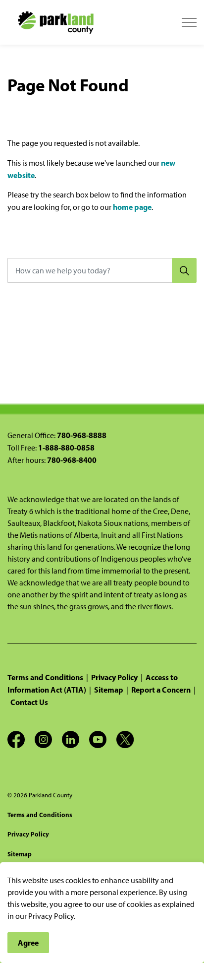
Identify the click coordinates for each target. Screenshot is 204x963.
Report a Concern (161, 690)
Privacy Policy (114, 677)
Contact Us (29, 702)
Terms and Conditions (45, 677)
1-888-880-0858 (66, 447)
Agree (28, 943)
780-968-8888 (81, 435)
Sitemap (108, 690)
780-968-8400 (72, 460)
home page (132, 207)
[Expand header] (189, 22)
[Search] (184, 270)
